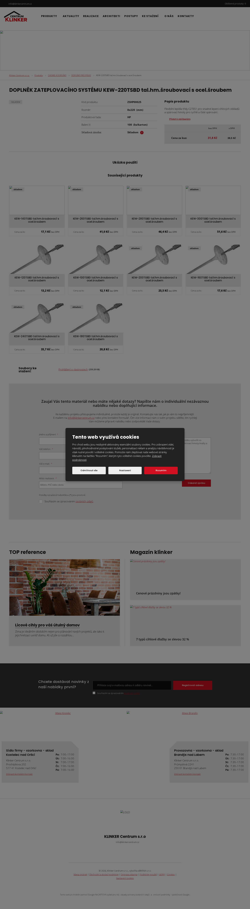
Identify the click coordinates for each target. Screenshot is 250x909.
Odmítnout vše (88, 470)
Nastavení (125, 470)
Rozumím (161, 470)
